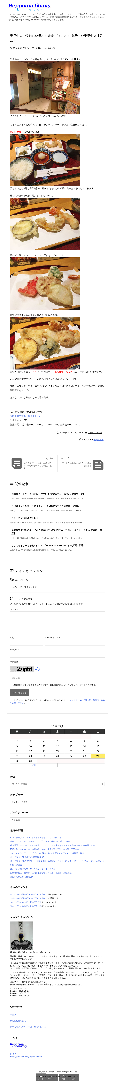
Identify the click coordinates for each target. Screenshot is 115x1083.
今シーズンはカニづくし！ (25, 517)
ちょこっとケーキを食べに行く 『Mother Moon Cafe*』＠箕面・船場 (47, 545)
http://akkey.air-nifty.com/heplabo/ (26, 1056)
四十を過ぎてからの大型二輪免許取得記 (28, 1026)
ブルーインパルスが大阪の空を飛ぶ (26, 902)
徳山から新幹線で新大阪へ (22, 876)
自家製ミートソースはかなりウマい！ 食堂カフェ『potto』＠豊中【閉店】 (50, 494)
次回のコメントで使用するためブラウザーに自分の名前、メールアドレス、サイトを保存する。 (55, 685)
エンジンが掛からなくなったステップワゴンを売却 (32, 869)
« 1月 (34, 765)
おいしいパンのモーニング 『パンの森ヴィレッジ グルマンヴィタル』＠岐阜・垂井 (47, 853)
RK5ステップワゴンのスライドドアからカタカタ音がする (35, 837)
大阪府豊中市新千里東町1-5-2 (25, 416)
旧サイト (14, 1054)
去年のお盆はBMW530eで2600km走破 (27, 894)
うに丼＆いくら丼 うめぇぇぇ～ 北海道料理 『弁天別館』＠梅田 (45, 505)
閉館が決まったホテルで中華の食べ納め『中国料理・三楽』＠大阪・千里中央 (44, 849)
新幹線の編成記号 (18, 1020)
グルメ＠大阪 (48, 48)
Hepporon (99, 439)
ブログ (13, 1015)
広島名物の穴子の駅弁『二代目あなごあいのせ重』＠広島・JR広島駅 (41, 873)
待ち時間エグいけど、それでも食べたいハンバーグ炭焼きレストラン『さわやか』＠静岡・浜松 (52, 845)
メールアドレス (52, 637)
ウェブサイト (16, 649)
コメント (14, 609)
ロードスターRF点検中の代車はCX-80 (27, 857)
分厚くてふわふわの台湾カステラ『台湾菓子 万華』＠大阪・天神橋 (40, 841)
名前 (13, 637)
